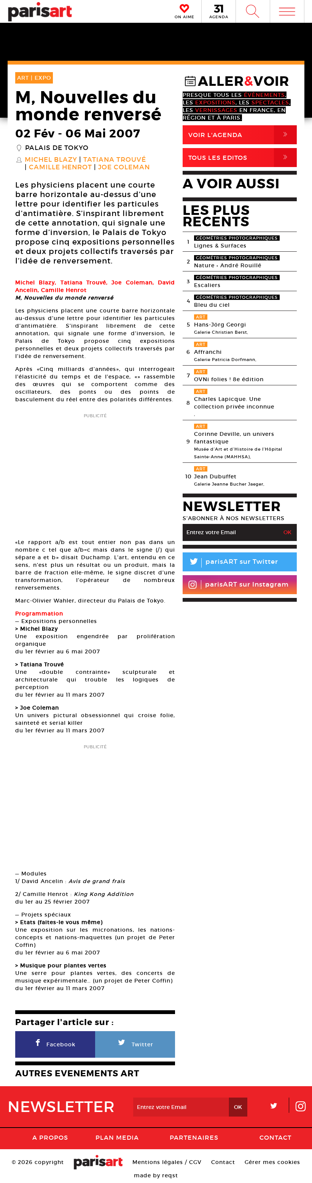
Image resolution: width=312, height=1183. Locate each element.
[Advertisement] (95, 473)
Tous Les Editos (239, 157)
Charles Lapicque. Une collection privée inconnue (234, 403)
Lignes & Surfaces (220, 245)
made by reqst (156, 1175)
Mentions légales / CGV (167, 1162)
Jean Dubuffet (215, 476)
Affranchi (208, 352)
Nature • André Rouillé (227, 265)
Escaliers (207, 285)
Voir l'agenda (239, 134)
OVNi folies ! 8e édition (229, 379)
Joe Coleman (124, 167)
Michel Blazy (51, 160)
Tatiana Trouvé (114, 160)
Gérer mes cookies (272, 1162)
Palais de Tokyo (57, 148)
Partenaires (194, 1137)
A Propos (50, 1137)
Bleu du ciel (212, 304)
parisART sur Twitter (233, 562)
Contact (275, 1137)
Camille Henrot (60, 167)
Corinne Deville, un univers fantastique (234, 438)
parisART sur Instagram (247, 584)
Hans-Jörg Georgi (220, 324)
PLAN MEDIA (117, 1137)
